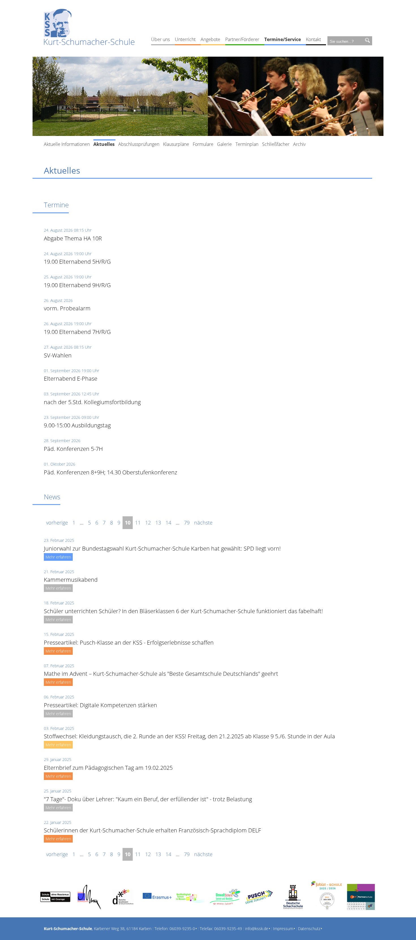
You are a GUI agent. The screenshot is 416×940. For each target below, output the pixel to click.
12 (148, 522)
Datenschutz (309, 928)
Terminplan (246, 144)
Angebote (210, 39)
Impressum (283, 928)
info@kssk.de (256, 928)
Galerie (224, 144)
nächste (203, 522)
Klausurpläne (176, 144)
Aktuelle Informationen (67, 144)
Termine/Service (282, 39)
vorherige (57, 522)
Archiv (299, 144)
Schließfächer (276, 144)
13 (158, 522)
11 (138, 522)
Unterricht (185, 39)
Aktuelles (104, 144)
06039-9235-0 (182, 928)
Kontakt (313, 39)
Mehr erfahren (58, 557)
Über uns (160, 39)
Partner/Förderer (242, 39)
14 (168, 522)
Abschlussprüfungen (138, 144)
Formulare (203, 144)
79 (187, 522)
